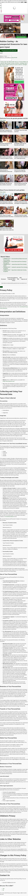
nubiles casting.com (10, 64)
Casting (2, 61)
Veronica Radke (22, 61)
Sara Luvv (16, 61)
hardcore (3, 64)
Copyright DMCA (11, 279)
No (3, 890)
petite (16, 64)
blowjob (9, 63)
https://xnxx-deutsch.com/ (9, 381)
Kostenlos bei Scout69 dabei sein (8, 50)
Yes (3, 888)
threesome (5, 66)
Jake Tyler (6, 61)
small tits (20, 64)
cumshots (16, 63)
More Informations (19, 5)
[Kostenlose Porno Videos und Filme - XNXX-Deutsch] (11, 11)
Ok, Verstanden (10, 5)
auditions (2, 63)
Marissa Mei (11, 61)
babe (6, 63)
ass (27, 61)
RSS (18, 279)
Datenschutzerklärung (12, 277)
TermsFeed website (9, 516)
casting (12, 63)
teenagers (24, 64)
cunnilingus (21, 63)
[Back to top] (25, 893)
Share (1, 51)
